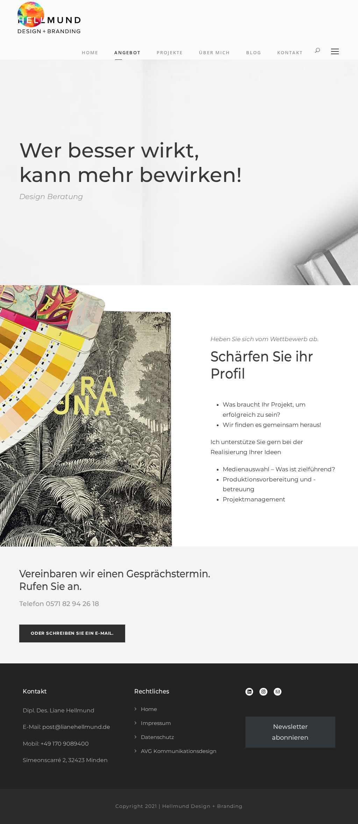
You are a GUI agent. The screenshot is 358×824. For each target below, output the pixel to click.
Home (90, 52)
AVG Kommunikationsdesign (178, 751)
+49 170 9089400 (65, 743)
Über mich (214, 52)
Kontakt (290, 52)
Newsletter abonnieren (290, 732)
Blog (253, 52)
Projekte (170, 52)
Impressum (156, 723)
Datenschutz (157, 737)
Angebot (127, 52)
